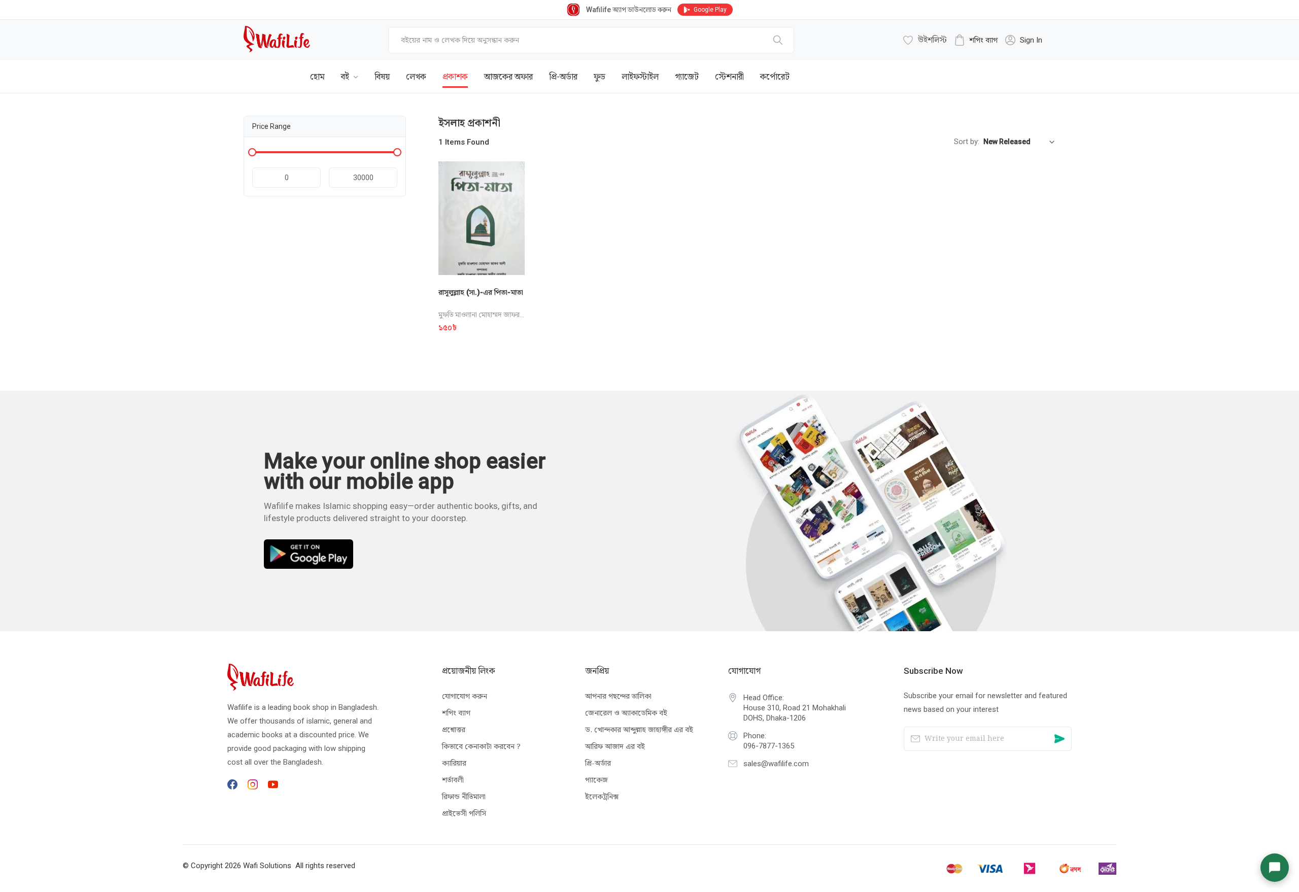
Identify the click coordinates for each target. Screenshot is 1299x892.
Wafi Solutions (267, 865)
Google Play (710, 9)
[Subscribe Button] (1059, 739)
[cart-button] (1032, 69)
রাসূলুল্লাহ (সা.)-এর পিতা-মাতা (480, 292)
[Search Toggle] (999, 69)
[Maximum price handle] (397, 152)
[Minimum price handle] (252, 152)
